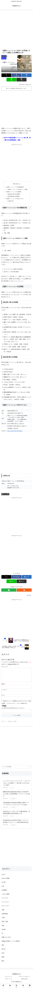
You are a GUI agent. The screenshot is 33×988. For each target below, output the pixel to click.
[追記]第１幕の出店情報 (14, 194)
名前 (3, 684)
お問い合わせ (24, 978)
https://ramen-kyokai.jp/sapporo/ (14, 430)
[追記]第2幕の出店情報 (13, 196)
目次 (14, 183)
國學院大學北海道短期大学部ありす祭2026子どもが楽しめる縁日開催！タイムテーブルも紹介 (16, 794)
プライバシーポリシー (24, 976)
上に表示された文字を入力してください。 (13, 708)
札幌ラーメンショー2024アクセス (15, 198)
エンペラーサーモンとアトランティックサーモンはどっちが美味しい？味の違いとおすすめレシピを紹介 (16, 783)
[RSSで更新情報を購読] (24, 590)
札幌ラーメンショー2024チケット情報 (17, 189)
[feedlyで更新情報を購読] (8, 590)
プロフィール (8, 978)
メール (4, 689)
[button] (22, 79)
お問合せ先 (11, 201)
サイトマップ (8, 976)
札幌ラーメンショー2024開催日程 (15, 187)
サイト (3, 695)
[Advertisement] (16, 29)
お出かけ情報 (6, 494)
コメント (4, 666)
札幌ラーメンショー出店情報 (14, 191)
